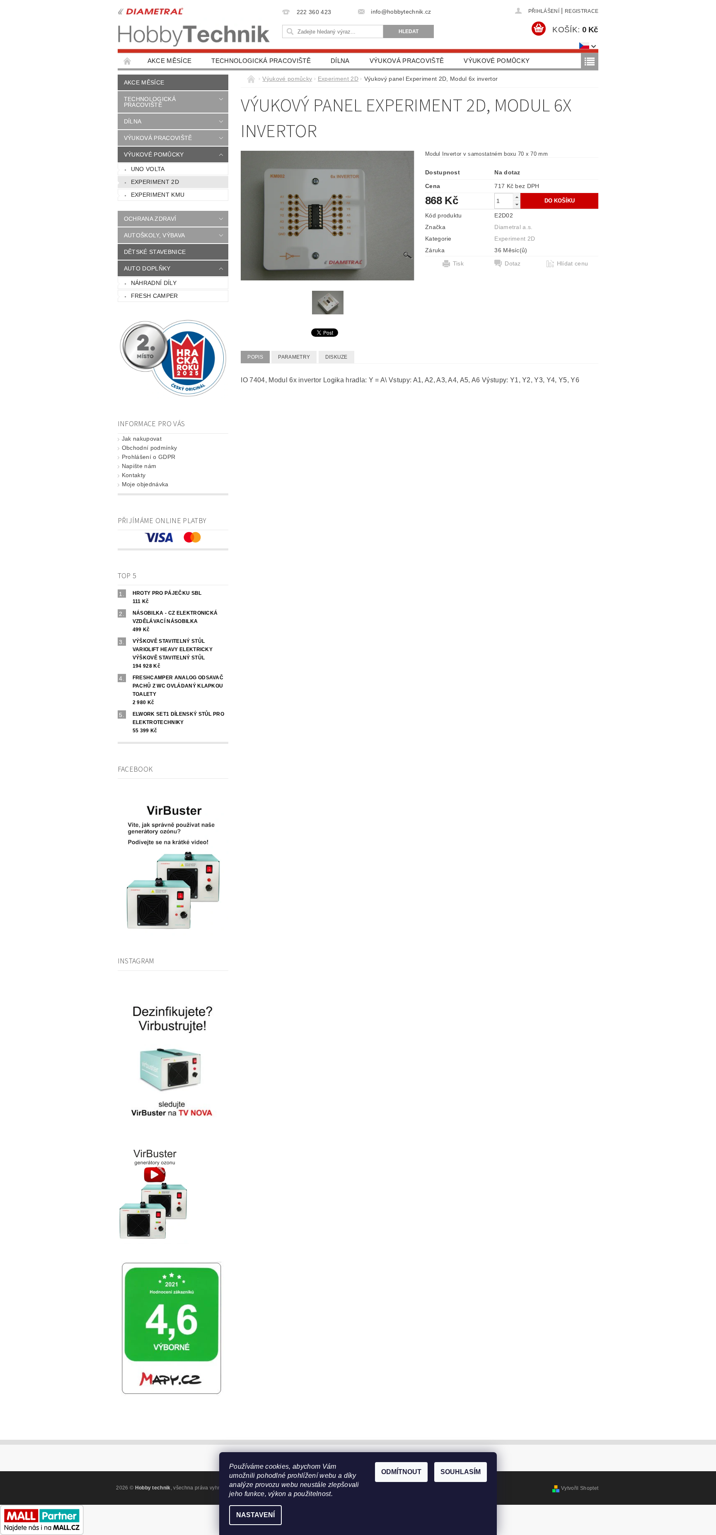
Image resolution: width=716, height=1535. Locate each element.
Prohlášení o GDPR (148, 457)
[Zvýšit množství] (516, 197)
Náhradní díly (154, 283)
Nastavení (255, 1514)
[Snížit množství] (516, 204)
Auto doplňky (147, 268)
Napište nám (139, 466)
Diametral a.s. (513, 227)
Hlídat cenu (572, 263)
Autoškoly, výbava (154, 235)
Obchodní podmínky (149, 447)
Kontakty (134, 475)
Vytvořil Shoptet (579, 1488)
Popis (255, 357)
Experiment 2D (155, 182)
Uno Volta (148, 169)
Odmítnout (401, 1471)
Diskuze (336, 357)
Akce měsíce (170, 60)
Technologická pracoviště (261, 60)
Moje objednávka (145, 484)
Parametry (294, 357)
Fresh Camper (154, 295)
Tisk (458, 263)
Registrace (581, 11)
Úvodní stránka (128, 60)
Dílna (340, 60)
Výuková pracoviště (407, 60)
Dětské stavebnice (155, 252)
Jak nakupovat (142, 438)
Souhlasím (460, 1471)
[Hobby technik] (194, 25)
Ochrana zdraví (150, 218)
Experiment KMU (157, 194)
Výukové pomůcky (497, 60)
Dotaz (513, 263)
